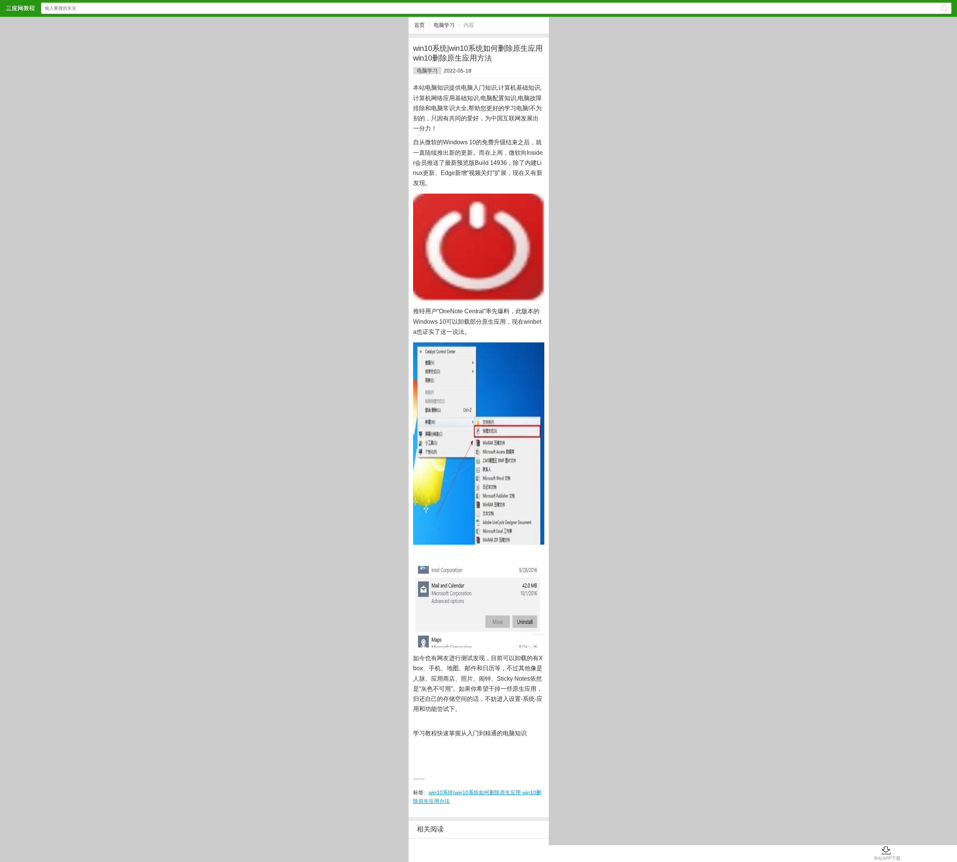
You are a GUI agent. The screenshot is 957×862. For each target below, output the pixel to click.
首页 (419, 25)
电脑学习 (444, 25)
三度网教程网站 (20, 8)
